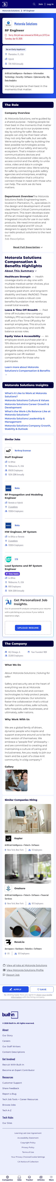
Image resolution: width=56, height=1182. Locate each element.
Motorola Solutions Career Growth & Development (27, 406)
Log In (50, 4)
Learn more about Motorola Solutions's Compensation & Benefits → (27, 371)
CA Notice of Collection (28, 1162)
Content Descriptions (13, 1052)
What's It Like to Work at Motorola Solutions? (26, 395)
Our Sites (7, 1123)
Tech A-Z (6, 1110)
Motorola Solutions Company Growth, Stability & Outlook (28, 427)
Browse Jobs (9, 1105)
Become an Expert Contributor (18, 1070)
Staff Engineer (14, 457)
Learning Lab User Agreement (28, 1133)
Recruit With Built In (13, 1064)
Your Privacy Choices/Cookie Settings (28, 1157)
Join (41, 4)
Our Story (7, 1035)
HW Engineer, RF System (21, 531)
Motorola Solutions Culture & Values (27, 400)
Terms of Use (28, 1152)
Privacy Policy (28, 1147)
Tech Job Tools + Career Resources (20, 1099)
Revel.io (19, 942)
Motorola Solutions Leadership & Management (25, 420)
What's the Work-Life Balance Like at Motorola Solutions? (27, 413)
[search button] (34, 4)
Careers (6, 1041)
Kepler (18, 838)
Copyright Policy (28, 1142)
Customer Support (12, 1082)
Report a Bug (9, 1093)
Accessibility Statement (28, 1138)
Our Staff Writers (11, 1046)
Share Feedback (10, 1088)
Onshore (19, 888)
